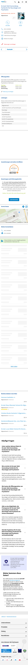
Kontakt (10, 49)
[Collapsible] (25, 449)
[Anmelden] (19, 2)
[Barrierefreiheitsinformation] (22, 2)
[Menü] (26, 2)
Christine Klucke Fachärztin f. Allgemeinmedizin (14, 413)
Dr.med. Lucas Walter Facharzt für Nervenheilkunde (14, 429)
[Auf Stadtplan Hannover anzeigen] (26, 206)
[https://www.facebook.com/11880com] (3, 660)
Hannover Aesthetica (7, 397)
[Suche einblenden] (15, 2)
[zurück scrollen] (1, 49)
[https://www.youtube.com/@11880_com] (19, 660)
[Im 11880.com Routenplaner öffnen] (23, 206)
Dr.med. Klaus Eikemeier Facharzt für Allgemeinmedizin (14, 405)
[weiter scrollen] (26, 49)
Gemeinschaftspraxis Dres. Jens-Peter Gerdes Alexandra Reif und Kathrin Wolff (14, 421)
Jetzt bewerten (14, 199)
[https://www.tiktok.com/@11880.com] (11, 660)
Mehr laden (14, 366)
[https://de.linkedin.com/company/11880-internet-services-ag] (15, 660)
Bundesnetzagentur (15, 580)
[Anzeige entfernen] (27, 659)
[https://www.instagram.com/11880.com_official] (7, 660)
